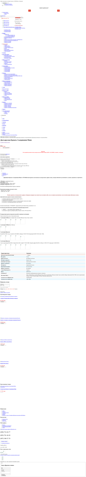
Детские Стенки (7, 66)
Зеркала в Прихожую (8, 85)
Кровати (5, 60)
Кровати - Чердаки (7, 105)
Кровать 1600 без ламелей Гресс (6, 341)
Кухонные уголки (7, 29)
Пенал (5, 38)
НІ (29, 10)
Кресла (5, 48)
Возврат (3, 414)
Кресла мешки (6, 49)
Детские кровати (7, 69)
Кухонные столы (18, 28)
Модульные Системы (8, 55)
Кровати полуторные (8, 104)
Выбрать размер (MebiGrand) (5, 158)
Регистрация (6, 13)
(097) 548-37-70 (5, 438)
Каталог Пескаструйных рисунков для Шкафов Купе (13, 39)
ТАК (58, 10)
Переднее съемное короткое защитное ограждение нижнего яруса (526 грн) (14, 163)
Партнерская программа (6, 426)
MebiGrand (7, 154)
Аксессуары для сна (7, 62)
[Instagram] (4, 452)
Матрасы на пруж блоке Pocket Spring (10, 74)
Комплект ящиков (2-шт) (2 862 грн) (7, 164)
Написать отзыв (7, 142)
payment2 (5, 455)
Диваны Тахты (6, 45)
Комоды (5, 91)
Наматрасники (6, 111)
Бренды (3, 424)
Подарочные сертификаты (6, 425)
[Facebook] (2, 452)
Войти (5, 14)
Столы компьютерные (8, 99)
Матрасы (5, 63)
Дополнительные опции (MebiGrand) (6, 162)
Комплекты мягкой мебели (8, 50)
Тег (3, 175)
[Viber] (0, 452)
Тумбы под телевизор (8, 93)
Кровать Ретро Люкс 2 (4, 363)
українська (11, 4)
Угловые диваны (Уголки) (8, 47)
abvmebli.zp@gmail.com (5, 443)
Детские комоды (7, 71)
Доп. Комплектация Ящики (5, 166)
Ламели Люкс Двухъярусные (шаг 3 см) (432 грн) (9, 161)
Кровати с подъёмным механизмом (10, 107)
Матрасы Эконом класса (8, 78)
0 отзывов (2, 142)
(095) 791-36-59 (5, 435)
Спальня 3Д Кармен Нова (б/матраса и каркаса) (9, 298)
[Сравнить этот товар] (5, 323)
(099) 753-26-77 (5, 432)
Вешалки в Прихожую (8, 83)
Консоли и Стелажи (7, 41)
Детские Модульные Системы (9, 56)
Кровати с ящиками (7, 106)
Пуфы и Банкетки (7, 51)
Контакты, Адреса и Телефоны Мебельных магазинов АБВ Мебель (13, 415)
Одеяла (5, 112)
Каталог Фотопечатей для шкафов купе (11, 40)
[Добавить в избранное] (4, 323)
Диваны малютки (7, 46)
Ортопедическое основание (5, 159)
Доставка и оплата (5, 412)
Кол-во (1, 167)
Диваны (5, 44)
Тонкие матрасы (7, 79)
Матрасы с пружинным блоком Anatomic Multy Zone (13, 75)
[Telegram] (1, 452)
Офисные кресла (7, 97)
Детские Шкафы (7, 70)
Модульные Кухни (7, 30)
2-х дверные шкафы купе (10, 35)
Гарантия (4, 413)
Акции (3, 427)
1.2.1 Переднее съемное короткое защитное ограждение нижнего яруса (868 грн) (15, 165)
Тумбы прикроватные (8, 64)
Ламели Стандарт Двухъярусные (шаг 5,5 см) (9, 160)
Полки (5, 100)
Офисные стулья (7, 98)
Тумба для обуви (7, 82)
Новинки (4, 411)
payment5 (14, 455)
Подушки (6, 113)
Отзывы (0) (4, 174)
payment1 (1, 455)
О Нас (3, 410)
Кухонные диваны (7, 31)
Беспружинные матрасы (8, 76)
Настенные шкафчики (8, 37)
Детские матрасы (7, 68)
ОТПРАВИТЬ (4, 475)
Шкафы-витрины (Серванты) (9, 36)
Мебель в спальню (7, 292)
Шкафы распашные (7, 42)
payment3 (8, 455)
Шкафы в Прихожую (7, 84)
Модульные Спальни (7, 58)
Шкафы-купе (6, 34)
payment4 (11, 455)
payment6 (18, 455)
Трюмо (5, 95)
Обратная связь (5, 419)
